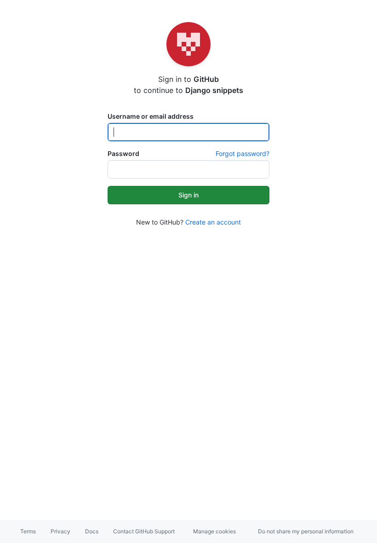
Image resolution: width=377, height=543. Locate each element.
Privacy (60, 531)
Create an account (213, 222)
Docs (91, 531)
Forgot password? (242, 153)
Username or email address (151, 116)
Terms (28, 531)
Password (123, 153)
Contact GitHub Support (144, 531)
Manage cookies (214, 531)
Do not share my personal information (306, 531)
